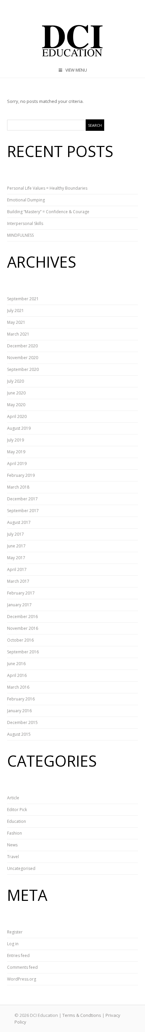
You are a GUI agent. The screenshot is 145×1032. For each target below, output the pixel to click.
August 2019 (19, 428)
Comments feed (22, 967)
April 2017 (17, 569)
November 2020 (22, 357)
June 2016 (16, 663)
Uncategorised (21, 868)
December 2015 (22, 722)
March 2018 (18, 487)
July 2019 (15, 440)
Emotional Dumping (26, 200)
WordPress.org (21, 979)
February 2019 (21, 475)
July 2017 (15, 534)
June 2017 (16, 546)
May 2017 (16, 558)
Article (13, 798)
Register (15, 932)
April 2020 (17, 416)
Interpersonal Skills (25, 223)
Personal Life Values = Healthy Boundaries (47, 188)
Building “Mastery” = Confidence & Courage (48, 212)
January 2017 (19, 605)
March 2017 (18, 581)
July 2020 (15, 381)
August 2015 (19, 734)
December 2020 (22, 346)
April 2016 (17, 675)
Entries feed (18, 955)
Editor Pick (17, 809)
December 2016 (22, 616)
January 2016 (19, 711)
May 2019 (16, 452)
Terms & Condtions (81, 1015)
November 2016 (22, 628)
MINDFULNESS (20, 235)
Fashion (14, 833)
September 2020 (23, 369)
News (12, 845)
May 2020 (16, 405)
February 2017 (21, 593)
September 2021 (23, 299)
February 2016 (21, 699)
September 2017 (23, 510)
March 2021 (18, 334)
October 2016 (20, 640)
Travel (13, 856)
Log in (13, 944)
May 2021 (16, 322)
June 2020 (16, 393)
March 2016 (18, 687)
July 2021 (15, 310)
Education (16, 821)
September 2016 (23, 652)
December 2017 (22, 499)
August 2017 (19, 522)
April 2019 (17, 463)
